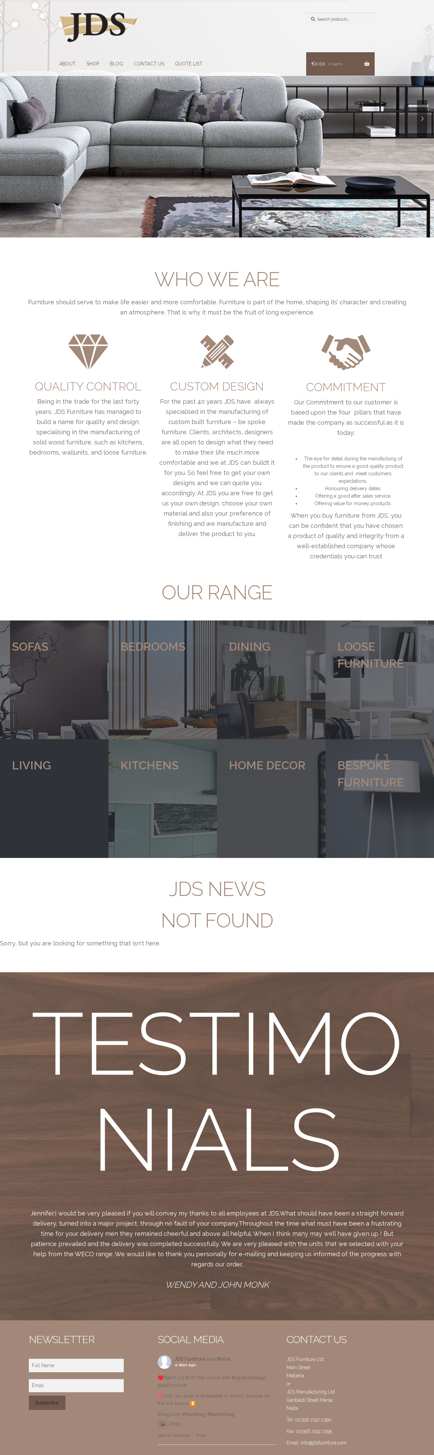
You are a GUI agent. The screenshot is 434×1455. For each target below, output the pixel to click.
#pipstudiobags (248, 1377)
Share (201, 1435)
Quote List (188, 63)
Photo (175, 1424)
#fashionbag (221, 1414)
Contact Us (149, 63)
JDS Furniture (190, 1359)
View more (54, 679)
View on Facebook (173, 1435)
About (67, 63)
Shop (92, 63)
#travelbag (194, 1414)
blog (116, 63)
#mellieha (211, 1396)
